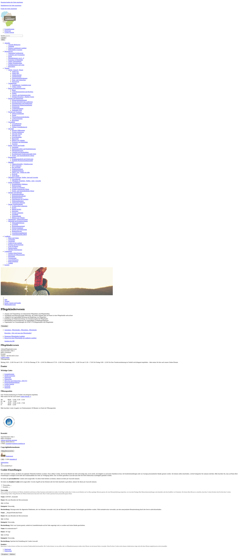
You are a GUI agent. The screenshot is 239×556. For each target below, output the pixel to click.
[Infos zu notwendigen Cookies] (10, 485)
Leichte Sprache (9, 384)
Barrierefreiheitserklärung (12, 382)
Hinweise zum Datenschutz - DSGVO (15, 381)
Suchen (3, 36)
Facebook (7, 386)
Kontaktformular (9, 374)
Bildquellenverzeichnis (7, 451)
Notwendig (6, 485)
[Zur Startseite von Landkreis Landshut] (8, 26)
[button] (7, 43)
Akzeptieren (4, 554)
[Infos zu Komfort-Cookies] (9, 487)
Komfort (5, 487)
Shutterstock (9, 456)
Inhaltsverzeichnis (9, 376)
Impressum (7, 377)
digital (13, 459)
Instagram (7, 387)
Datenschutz (8, 379)
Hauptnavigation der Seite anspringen (12, 2)
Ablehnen (12, 554)
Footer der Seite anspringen (9, 8)
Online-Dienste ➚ (25, 396)
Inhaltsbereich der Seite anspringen (11, 5)
